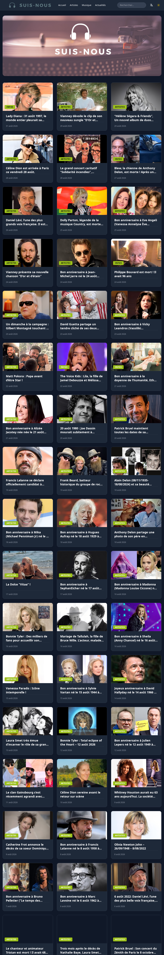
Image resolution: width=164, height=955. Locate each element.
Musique (86, 5)
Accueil (62, 5)
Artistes (74, 5)
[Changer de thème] (158, 5)
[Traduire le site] (151, 5)
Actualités (100, 5)
